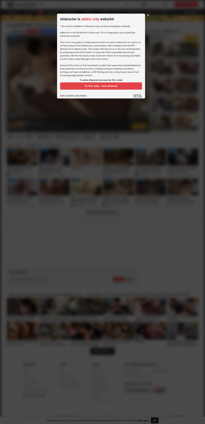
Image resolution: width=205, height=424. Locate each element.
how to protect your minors (73, 95)
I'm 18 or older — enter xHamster (101, 86)
